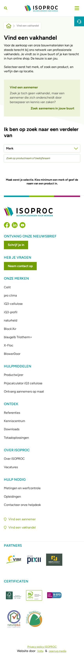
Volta (40, 651)
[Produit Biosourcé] (34, 619)
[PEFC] (34, 595)
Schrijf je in (16, 245)
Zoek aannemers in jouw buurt (52, 108)
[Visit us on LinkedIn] (15, 225)
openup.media (57, 651)
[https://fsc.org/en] (14, 595)
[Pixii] (34, 560)
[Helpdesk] (79, 21)
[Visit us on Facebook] (7, 225)
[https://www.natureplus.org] (14, 619)
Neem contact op (20, 266)
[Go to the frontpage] (41, 8)
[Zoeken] (6, 8)
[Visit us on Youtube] (22, 225)
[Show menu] (77, 8)
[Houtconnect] (54, 560)
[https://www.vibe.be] (14, 560)
